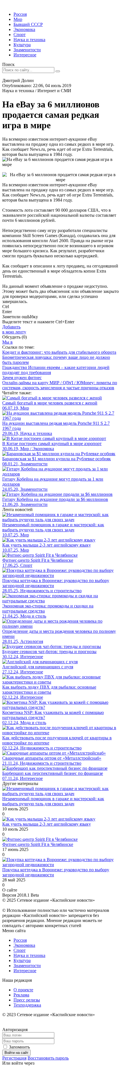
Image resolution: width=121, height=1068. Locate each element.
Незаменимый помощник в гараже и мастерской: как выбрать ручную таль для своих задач (53, 801)
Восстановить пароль (48, 1058)
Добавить (14, 329)
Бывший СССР (28, 24)
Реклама (21, 994)
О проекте (23, 989)
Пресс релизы (27, 1000)
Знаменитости (27, 49)
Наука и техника (29, 39)
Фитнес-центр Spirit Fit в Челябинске (37, 844)
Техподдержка (27, 1005)
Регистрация (14, 1058)
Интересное (25, 54)
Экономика (24, 29)
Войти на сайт (16, 1053)
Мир (18, 19)
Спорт (20, 34)
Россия (20, 14)
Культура (22, 44)
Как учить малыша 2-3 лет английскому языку (46, 824)
